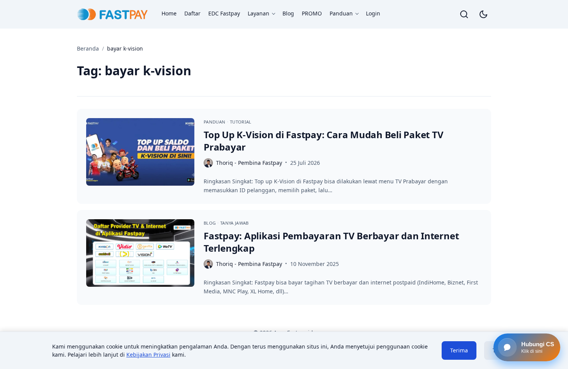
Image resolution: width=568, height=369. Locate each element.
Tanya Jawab (234, 223)
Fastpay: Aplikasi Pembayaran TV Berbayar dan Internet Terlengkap (331, 241)
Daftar (192, 13)
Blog (288, 13)
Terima (459, 350)
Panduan (341, 13)
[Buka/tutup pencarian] (464, 14)
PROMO (312, 13)
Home (169, 13)
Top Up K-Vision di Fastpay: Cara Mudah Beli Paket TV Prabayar (324, 140)
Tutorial (241, 122)
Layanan (258, 13)
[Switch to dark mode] (483, 14)
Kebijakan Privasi (148, 354)
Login (373, 13)
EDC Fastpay (224, 13)
